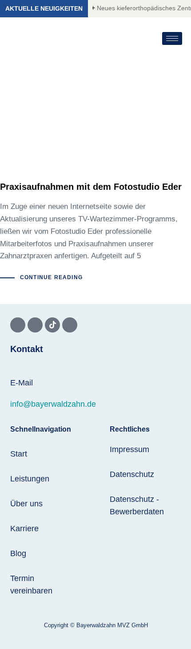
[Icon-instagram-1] (35, 325)
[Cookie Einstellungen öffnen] (16, 637)
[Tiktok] (52, 325)
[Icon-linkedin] (69, 325)
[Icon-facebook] (17, 325)
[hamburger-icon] (172, 38)
